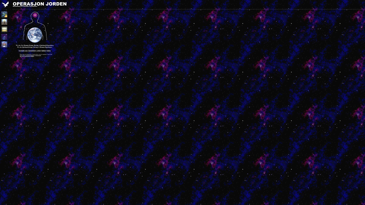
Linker (38, 51)
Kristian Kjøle (38, 55)
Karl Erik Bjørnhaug (30, 55)
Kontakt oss (23, 51)
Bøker (43, 51)
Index (48, 51)
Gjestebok (32, 51)
